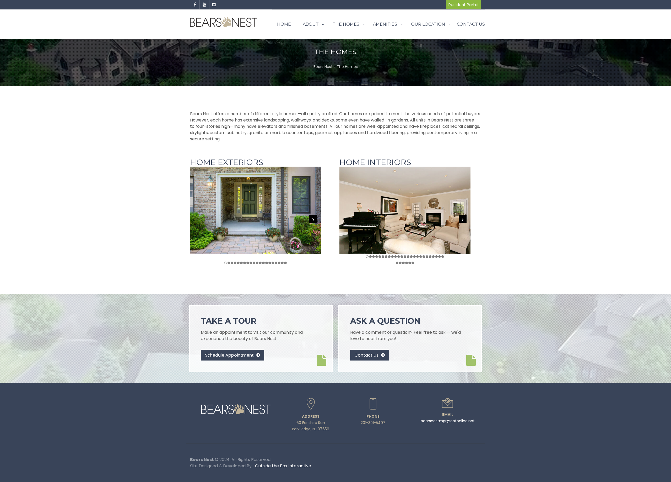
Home (284, 24)
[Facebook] (195, 5)
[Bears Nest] (223, 22)
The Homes (346, 24)
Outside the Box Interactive (283, 466)
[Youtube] (204, 5)
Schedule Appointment (230, 355)
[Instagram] (214, 5)
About (311, 24)
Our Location (428, 24)
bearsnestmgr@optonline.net (448, 420)
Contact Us (471, 24)
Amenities (385, 24)
